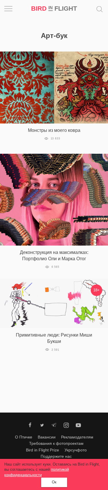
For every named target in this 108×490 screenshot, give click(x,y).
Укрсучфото (76, 450)
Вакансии (47, 437)
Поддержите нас (56, 456)
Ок (54, 482)
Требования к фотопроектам (56, 443)
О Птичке (23, 437)
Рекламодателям (77, 437)
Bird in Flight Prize (42, 450)
